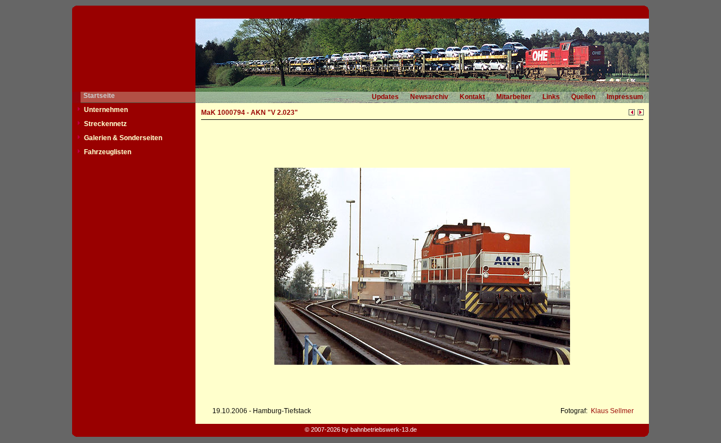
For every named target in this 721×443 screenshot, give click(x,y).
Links (551, 97)
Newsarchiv (429, 97)
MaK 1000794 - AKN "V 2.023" (249, 113)
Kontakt (472, 97)
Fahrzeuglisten (107, 152)
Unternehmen (106, 110)
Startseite (99, 96)
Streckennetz (105, 124)
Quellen (583, 97)
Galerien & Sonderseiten (123, 138)
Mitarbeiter (513, 97)
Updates (385, 97)
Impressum (625, 97)
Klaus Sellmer (611, 411)
